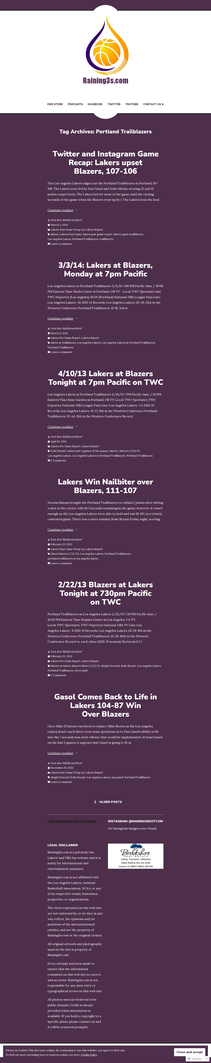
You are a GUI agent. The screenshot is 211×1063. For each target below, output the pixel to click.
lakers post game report (97, 234)
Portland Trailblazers (85, 239)
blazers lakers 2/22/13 (86, 666)
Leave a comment (61, 244)
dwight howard (110, 666)
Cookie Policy (89, 1055)
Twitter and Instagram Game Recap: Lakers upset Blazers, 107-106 (106, 162)
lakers (54, 234)
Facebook (95, 104)
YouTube (131, 104)
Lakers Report (94, 229)
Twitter (113, 104)
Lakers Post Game (70, 234)
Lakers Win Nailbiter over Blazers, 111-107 (105, 486)
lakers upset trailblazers (128, 234)
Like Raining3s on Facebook (72, 821)
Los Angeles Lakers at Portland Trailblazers (128, 342)
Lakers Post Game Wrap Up (67, 229)
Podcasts (75, 104)
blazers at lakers (61, 666)
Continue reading (61, 210)
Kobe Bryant (58, 451)
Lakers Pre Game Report (65, 338)
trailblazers (106, 239)
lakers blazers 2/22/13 (65, 553)
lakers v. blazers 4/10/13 (124, 451)
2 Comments (58, 461)
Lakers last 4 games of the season (87, 451)
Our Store (55, 104)
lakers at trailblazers (63, 342)
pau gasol (117, 777)
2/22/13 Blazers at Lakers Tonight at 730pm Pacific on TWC (105, 593)
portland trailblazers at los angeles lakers (73, 558)
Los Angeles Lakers (59, 239)
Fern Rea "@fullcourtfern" (66, 220)
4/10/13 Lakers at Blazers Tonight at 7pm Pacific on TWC (105, 378)
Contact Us (152, 104)
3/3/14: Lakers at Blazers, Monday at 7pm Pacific (105, 269)
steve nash (81, 670)
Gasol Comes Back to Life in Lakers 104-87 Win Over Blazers (105, 705)
